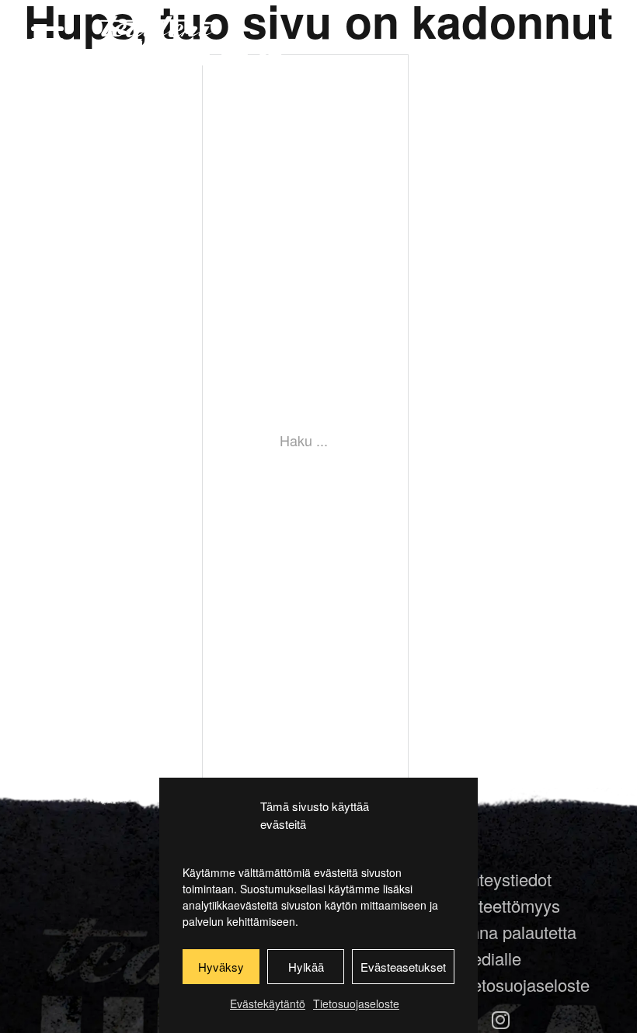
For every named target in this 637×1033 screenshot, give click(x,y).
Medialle (489, 958)
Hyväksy (221, 966)
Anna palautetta (517, 932)
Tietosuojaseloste (356, 1003)
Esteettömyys (509, 905)
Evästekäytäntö (267, 1003)
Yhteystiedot (505, 879)
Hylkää (306, 966)
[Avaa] (47, 40)
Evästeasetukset (403, 966)
